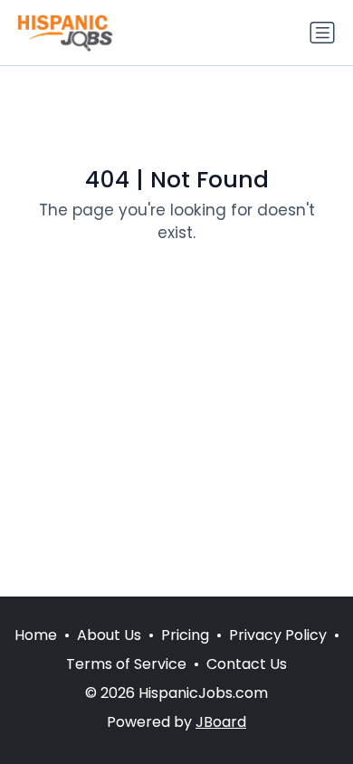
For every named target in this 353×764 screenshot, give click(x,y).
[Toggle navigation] (322, 32)
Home (35, 635)
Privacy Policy (278, 635)
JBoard (221, 721)
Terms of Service (126, 664)
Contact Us (246, 664)
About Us (109, 635)
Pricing (185, 635)
